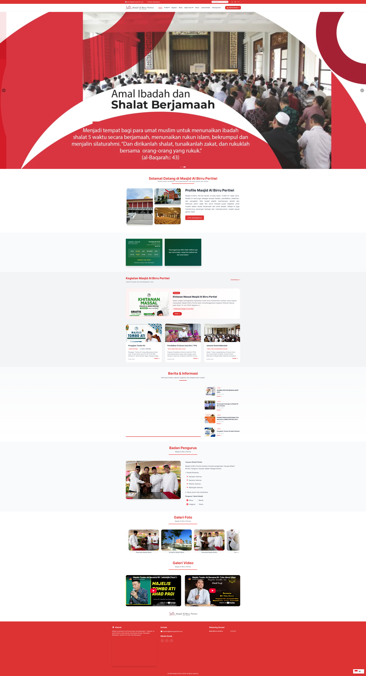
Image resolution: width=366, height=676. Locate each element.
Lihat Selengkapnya (195, 218)
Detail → (177, 314)
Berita (180, 7)
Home (160, 7)
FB (235, 2)
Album (197, 7)
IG (232, 2)
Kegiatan (174, 7)
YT (238, 2)
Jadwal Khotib (205, 7)
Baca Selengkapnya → (140, 425)
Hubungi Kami (216, 7)
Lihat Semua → (235, 279)
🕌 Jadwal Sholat (233, 7)
